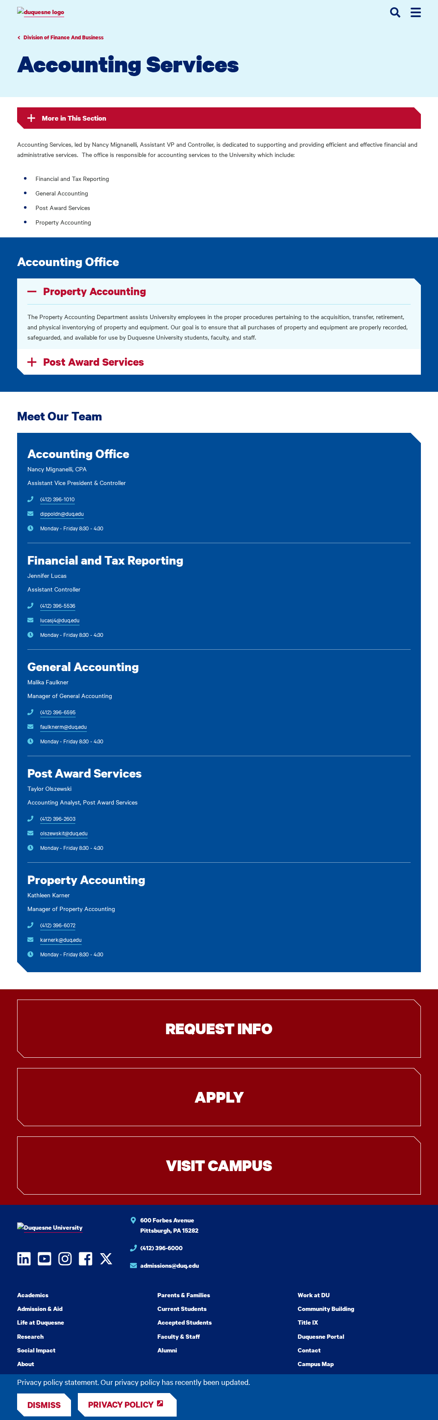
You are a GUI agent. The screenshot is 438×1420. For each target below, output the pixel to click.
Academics (32, 1295)
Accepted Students (184, 1322)
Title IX (308, 1322)
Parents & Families (183, 1295)
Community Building (326, 1309)
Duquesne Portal (321, 1336)
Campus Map (316, 1364)
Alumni (167, 1350)
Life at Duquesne (40, 1322)
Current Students (182, 1309)
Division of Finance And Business (64, 37)
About (25, 1364)
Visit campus (219, 1165)
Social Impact (36, 1350)
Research (30, 1336)
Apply (219, 1096)
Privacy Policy (121, 1404)
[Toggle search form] (395, 12)
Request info (219, 1028)
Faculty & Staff (178, 1336)
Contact (309, 1350)
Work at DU (314, 1295)
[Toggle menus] (416, 12)
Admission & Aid (39, 1309)
